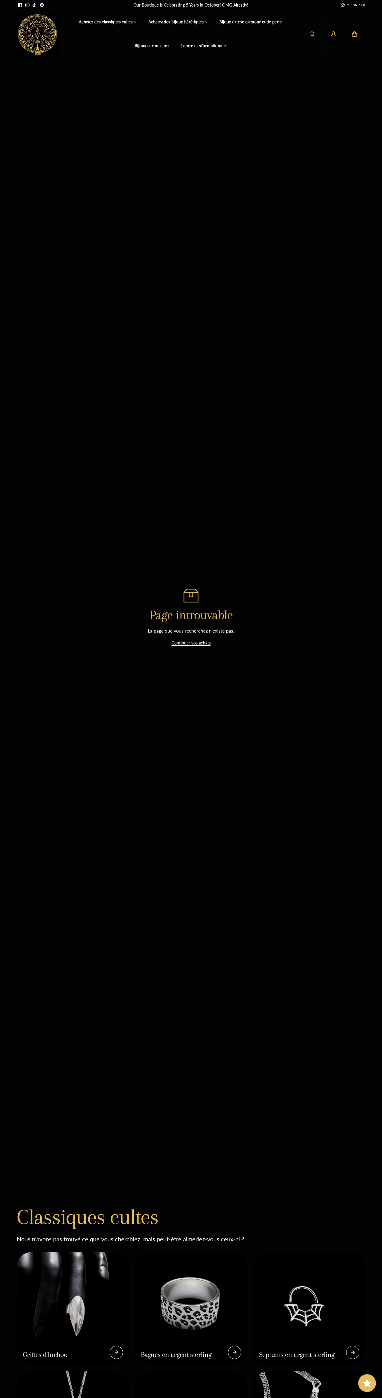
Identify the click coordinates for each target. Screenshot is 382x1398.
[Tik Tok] (34, 5)
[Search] (312, 34)
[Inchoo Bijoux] (37, 34)
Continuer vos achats (191, 642)
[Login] (333, 34)
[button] (355, 34)
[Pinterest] (41, 5)
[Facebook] (20, 5)
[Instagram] (27, 5)
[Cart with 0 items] (355, 34)
